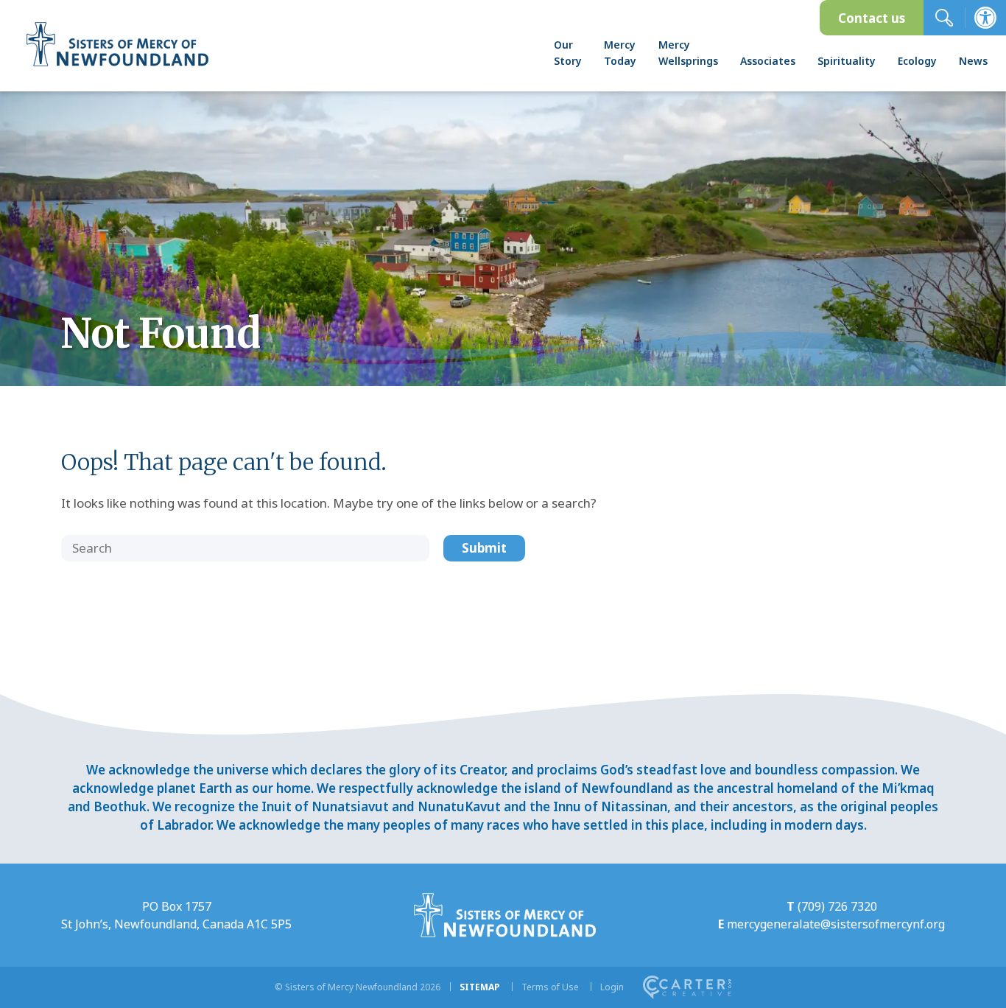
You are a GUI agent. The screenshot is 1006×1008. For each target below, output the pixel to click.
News (973, 61)
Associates (767, 61)
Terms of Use (550, 987)
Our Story (568, 53)
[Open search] (944, 17)
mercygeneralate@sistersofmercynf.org (836, 924)
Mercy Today (620, 53)
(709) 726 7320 (837, 906)
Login (612, 987)
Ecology (917, 61)
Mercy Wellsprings (688, 53)
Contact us (871, 18)
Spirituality (846, 61)
